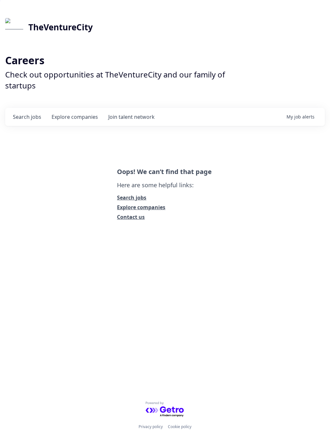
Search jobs (131, 197)
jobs (27, 116)
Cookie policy (179, 426)
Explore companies (141, 207)
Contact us (131, 217)
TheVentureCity (60, 27)
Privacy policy (151, 426)
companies (75, 116)
